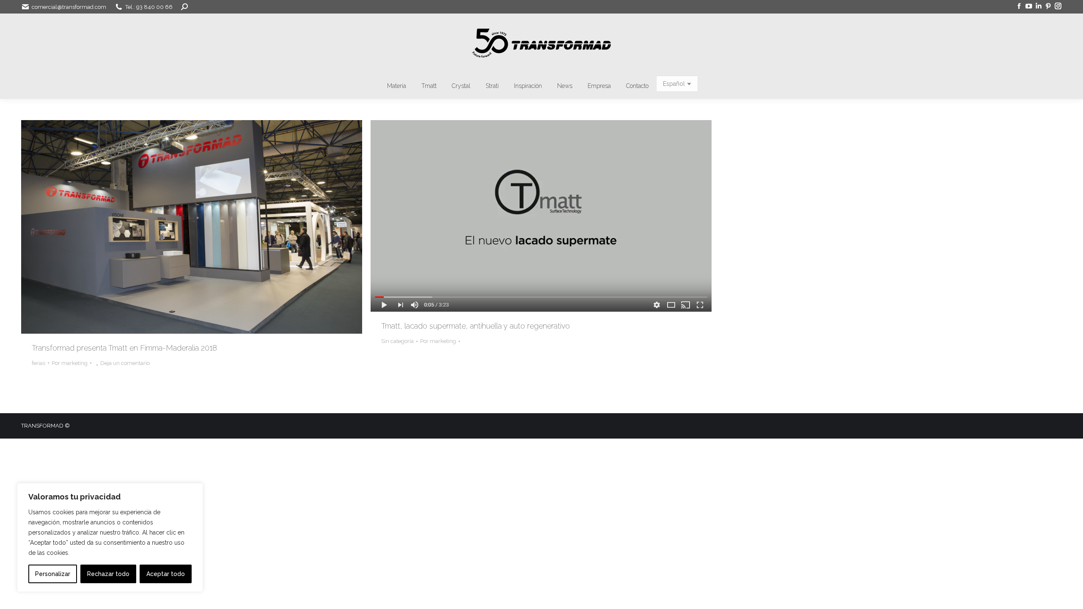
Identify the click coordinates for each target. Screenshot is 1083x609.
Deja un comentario (125, 363)
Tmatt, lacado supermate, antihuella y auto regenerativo (475, 325)
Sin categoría (397, 341)
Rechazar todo (108, 574)
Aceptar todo (165, 574)
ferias (38, 363)
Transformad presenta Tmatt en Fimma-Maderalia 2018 (124, 347)
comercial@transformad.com (69, 7)
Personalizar (52, 574)
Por (70, 363)
